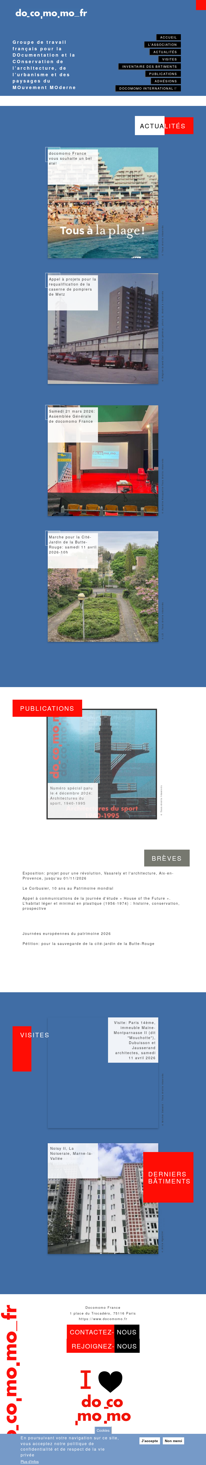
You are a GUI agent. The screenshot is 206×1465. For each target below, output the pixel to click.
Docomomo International (146, 88)
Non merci (173, 1441)
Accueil (168, 37)
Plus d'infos (30, 1461)
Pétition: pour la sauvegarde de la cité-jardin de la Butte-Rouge (89, 943)
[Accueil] (49, 10)
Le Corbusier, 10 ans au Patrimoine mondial (68, 888)
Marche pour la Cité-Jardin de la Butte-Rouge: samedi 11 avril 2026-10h (73, 544)
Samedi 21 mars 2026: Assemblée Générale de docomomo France (72, 416)
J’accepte (149, 1441)
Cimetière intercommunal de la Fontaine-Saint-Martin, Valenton (71, 1156)
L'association (162, 44)
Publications (163, 73)
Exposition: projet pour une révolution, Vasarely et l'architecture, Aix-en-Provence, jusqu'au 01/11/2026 (98, 875)
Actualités (165, 52)
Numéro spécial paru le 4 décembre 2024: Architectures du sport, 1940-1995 (71, 795)
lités (163, 125)
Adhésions (166, 81)
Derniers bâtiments (169, 1177)
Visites (169, 59)
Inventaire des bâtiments (149, 66)
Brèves (167, 857)
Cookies (103, 1430)
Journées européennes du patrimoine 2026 (67, 933)
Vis (35, 1034)
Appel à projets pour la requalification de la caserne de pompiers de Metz (72, 286)
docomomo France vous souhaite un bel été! (70, 158)
